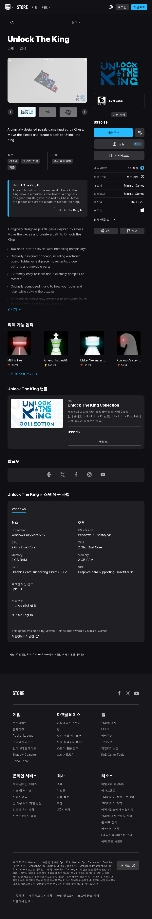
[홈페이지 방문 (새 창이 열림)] (49, 475)
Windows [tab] (19, 509)
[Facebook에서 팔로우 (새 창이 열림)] (76, 475)
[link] (104, 442)
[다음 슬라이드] (84, 112)
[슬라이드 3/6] (68, 112)
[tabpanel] (75, 544)
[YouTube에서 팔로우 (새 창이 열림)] (103, 475)
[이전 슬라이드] (10, 112)
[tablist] (75, 509)
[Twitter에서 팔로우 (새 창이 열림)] (62, 475)
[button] (47, 309)
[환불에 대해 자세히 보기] (142, 176)
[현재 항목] (27, 112)
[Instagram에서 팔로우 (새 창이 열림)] (89, 475)
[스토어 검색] (12, 22)
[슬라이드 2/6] (47, 112)
